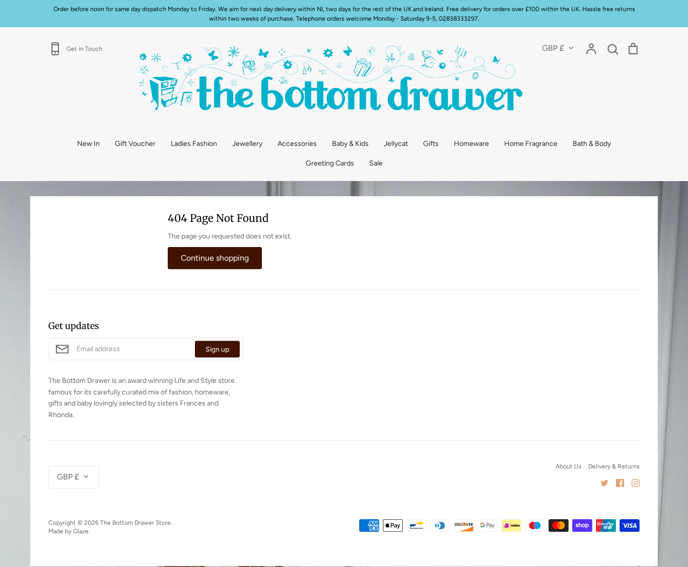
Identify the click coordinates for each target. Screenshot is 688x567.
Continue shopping (215, 258)
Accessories (297, 143)
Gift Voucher (135, 143)
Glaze (81, 531)
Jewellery (247, 143)
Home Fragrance (531, 143)
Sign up (217, 349)
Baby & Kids (350, 143)
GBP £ (553, 48)
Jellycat (396, 143)
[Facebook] (616, 482)
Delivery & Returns (614, 466)
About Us (569, 466)
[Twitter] (600, 482)
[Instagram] (632, 482)
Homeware (471, 143)
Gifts (431, 143)
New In (88, 143)
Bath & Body (592, 143)
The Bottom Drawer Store (135, 522)
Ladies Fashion (194, 143)
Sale (376, 163)
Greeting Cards (330, 163)
